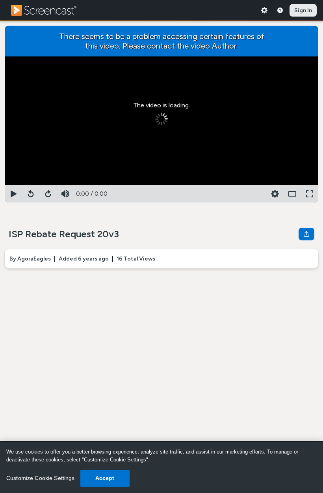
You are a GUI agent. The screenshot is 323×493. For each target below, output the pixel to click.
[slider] (161, 183)
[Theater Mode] (292, 193)
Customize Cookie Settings (40, 478)
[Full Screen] (309, 193)
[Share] (306, 234)
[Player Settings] (257, 193)
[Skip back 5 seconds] (30, 193)
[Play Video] (13, 193)
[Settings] (264, 10)
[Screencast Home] (49, 10)
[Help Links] (280, 10)
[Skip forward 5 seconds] (48, 193)
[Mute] (65, 193)
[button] (275, 193)
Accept (105, 478)
